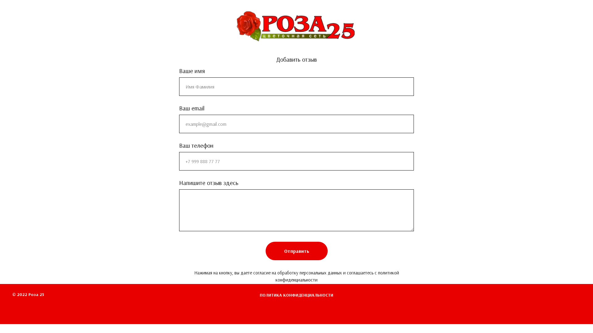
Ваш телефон (196, 145)
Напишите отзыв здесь (208, 183)
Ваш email (191, 108)
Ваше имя (192, 71)
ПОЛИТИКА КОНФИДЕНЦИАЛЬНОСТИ (296, 295)
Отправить (296, 251)
